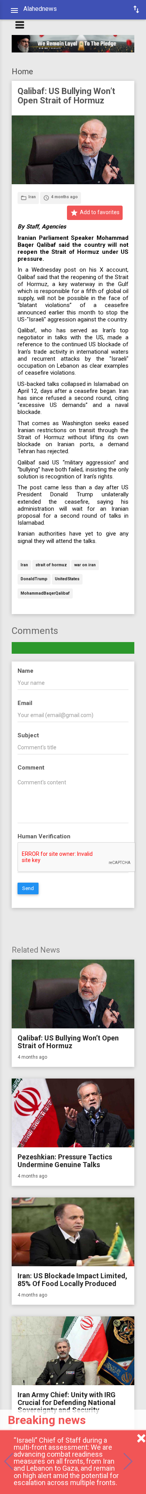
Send (28, 888)
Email (25, 703)
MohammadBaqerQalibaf (45, 594)
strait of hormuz (51, 565)
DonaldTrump (34, 579)
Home (22, 71)
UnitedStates (67, 579)
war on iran (85, 565)
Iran (24, 565)
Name (25, 670)
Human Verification (44, 836)
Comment (31, 767)
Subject (28, 735)
